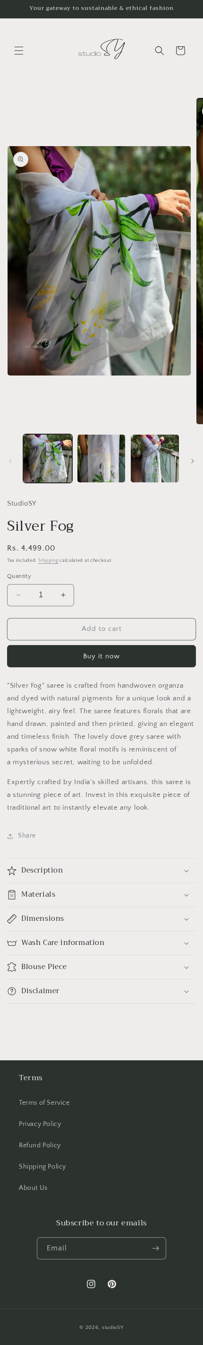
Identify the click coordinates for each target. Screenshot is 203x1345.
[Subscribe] (155, 1248)
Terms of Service (44, 1103)
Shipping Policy (42, 1166)
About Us (33, 1188)
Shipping (48, 560)
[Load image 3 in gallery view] (154, 458)
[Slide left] (10, 461)
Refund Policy (40, 1145)
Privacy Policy (40, 1124)
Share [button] (27, 835)
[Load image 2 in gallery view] (101, 458)
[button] (18, 50)
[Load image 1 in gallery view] (47, 458)
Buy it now (101, 656)
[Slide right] (192, 461)
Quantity (19, 576)
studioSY (113, 1327)
